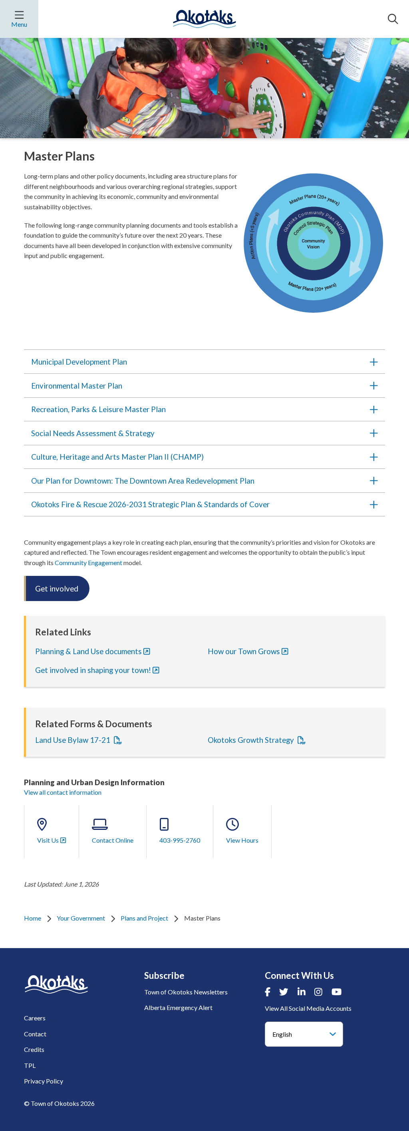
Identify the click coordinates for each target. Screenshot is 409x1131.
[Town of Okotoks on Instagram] (318, 991)
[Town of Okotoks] (56, 984)
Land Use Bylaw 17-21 (73, 739)
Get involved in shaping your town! (93, 670)
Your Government (81, 918)
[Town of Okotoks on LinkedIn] (302, 991)
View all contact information (62, 792)
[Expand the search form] (393, 19)
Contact (35, 1034)
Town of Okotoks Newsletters (186, 992)
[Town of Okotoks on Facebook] (267, 991)
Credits (34, 1049)
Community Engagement (88, 562)
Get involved (56, 588)
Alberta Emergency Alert (178, 1007)
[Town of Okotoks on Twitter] (283, 991)
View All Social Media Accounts (308, 1008)
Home (32, 918)
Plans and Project (144, 918)
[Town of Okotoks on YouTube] (336, 991)
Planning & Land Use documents (88, 651)
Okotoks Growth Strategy (252, 739)
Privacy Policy (43, 1081)
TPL (30, 1065)
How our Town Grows (244, 651)
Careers (35, 1018)
